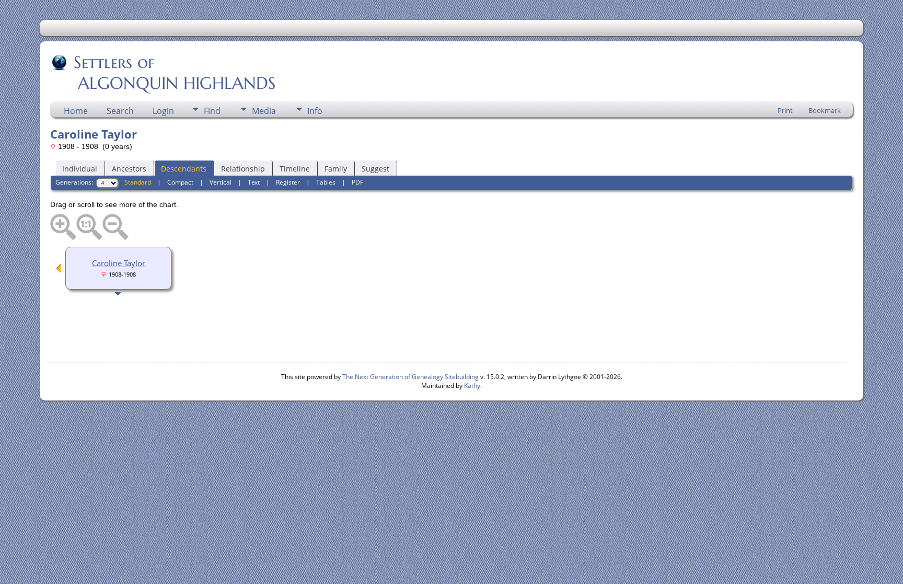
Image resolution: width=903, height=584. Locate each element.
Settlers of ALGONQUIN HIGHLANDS (164, 73)
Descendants (183, 169)
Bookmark (824, 110)
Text (254, 182)
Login (163, 111)
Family (336, 169)
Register (288, 182)
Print (785, 110)
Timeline (295, 169)
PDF (357, 182)
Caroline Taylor (118, 263)
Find (212, 111)
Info (314, 111)
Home (76, 111)
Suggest (375, 169)
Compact (180, 182)
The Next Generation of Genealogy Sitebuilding (410, 376)
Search (120, 111)
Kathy (472, 385)
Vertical (220, 182)
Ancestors (129, 169)
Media (264, 111)
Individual (79, 169)
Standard (137, 182)
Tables (325, 182)
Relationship (243, 169)
